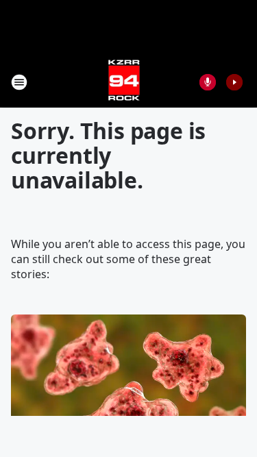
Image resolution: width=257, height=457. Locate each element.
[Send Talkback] (207, 82)
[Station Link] (124, 82)
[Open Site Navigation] (19, 82)
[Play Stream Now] (234, 82)
